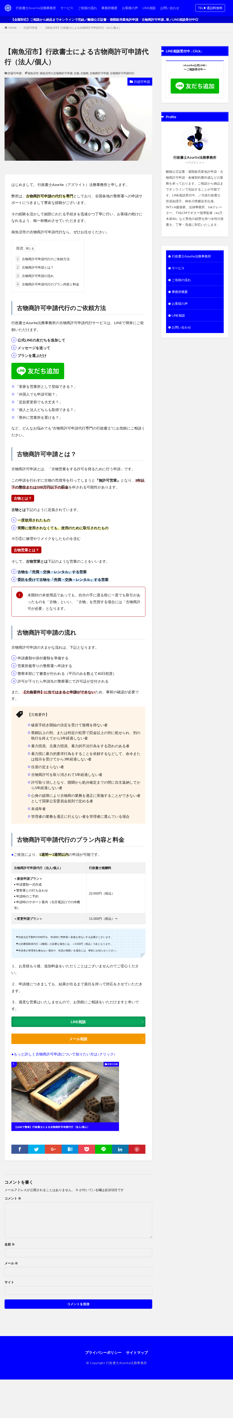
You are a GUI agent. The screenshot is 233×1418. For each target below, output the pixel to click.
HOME (12, 27)
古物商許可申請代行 (122, 73)
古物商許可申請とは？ (35, 267)
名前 (10, 1244)
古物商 (84, 73)
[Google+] (53, 1149)
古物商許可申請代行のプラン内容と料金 (48, 284)
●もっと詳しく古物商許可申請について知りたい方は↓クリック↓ (63, 1054)
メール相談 (78, 1039)
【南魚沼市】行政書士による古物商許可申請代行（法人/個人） (83, 27)
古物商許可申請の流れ (35, 276)
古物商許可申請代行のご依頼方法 (43, 259)
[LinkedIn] (120, 1149)
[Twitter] (36, 1149)
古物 (76, 73)
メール (11, 1263)
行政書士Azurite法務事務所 (36, 8)
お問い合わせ (169, 8)
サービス (67, 8)
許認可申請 (30, 27)
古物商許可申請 (99, 73)
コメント (13, 1198)
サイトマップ (137, 1352)
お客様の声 (130, 8)
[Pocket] (86, 1149)
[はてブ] (70, 1149)
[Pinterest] (137, 1149)
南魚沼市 (33, 73)
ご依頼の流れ (87, 8)
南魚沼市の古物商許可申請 (56, 73)
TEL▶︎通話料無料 (210, 8)
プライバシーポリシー (103, 1352)
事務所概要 (109, 8)
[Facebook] (19, 1149)
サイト (9, 1282)
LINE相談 (149, 8)
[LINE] (103, 1149)
